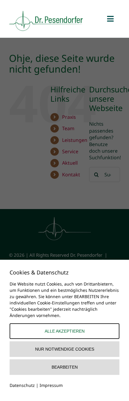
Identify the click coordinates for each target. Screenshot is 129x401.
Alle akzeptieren (65, 331)
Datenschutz (22, 385)
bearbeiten (65, 367)
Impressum (51, 385)
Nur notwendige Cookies (64, 349)
